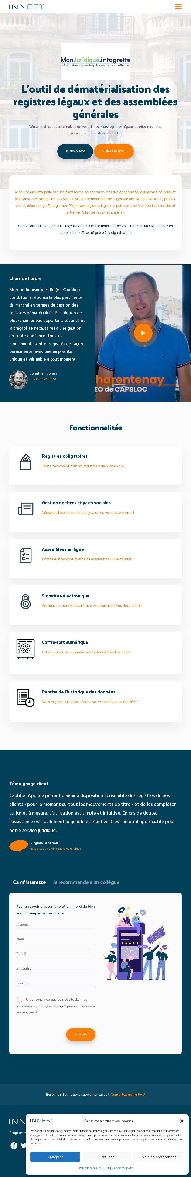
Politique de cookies (90, 1168)
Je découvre (75, 151)
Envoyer (80, 1034)
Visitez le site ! (114, 151)
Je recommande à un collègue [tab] (86, 882)
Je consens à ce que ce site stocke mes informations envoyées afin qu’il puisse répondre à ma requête (56, 1006)
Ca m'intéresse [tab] (29, 882)
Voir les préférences (159, 1157)
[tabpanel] (56, 973)
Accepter (55, 1157)
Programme (19, 1133)
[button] (181, 1121)
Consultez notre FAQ (128, 1095)
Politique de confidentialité (118, 1168)
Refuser (107, 1157)
